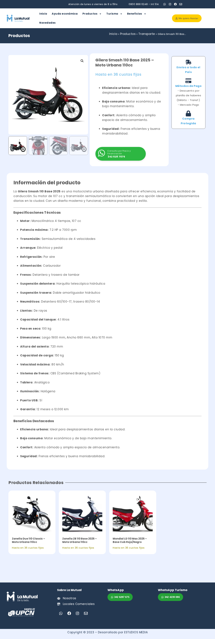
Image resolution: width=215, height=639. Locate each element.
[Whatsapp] (164, 4)
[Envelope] (180, 4)
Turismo (112, 13)
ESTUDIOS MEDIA (136, 632)
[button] (82, 61)
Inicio (43, 13)
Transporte (146, 34)
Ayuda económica (65, 13)
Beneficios (134, 13)
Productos (90, 13)
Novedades (47, 22)
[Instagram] (170, 4)
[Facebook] (175, 4)
